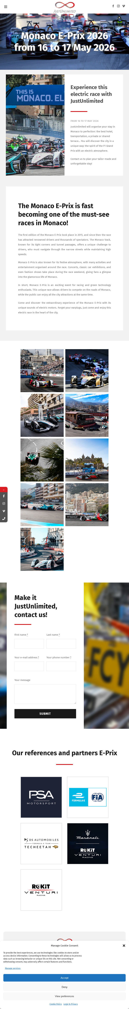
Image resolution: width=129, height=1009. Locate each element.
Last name (53, 634)
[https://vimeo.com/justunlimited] (4, 511)
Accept (64, 977)
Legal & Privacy (70, 1004)
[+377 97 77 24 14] (4, 518)
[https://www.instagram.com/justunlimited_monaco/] (4, 503)
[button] (124, 945)
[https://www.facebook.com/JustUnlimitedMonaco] (4, 496)
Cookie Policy (56, 1004)
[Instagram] (118, 6)
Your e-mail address (26, 657)
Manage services (12, 968)
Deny (65, 987)
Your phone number (59, 657)
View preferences (64, 996)
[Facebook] (113, 6)
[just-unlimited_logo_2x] (64, 1)
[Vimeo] (123, 6)
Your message (22, 680)
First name (21, 634)
